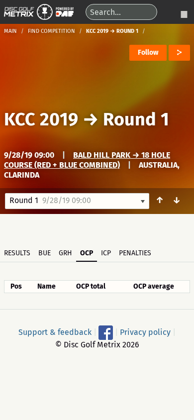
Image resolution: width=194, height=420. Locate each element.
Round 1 (136, 119)
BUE (44, 253)
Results (17, 253)
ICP (106, 253)
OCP (86, 253)
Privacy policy (145, 331)
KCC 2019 (41, 119)
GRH (65, 253)
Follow (148, 52)
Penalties (135, 253)
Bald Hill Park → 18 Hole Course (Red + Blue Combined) (87, 160)
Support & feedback (55, 331)
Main (10, 31)
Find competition (51, 31)
